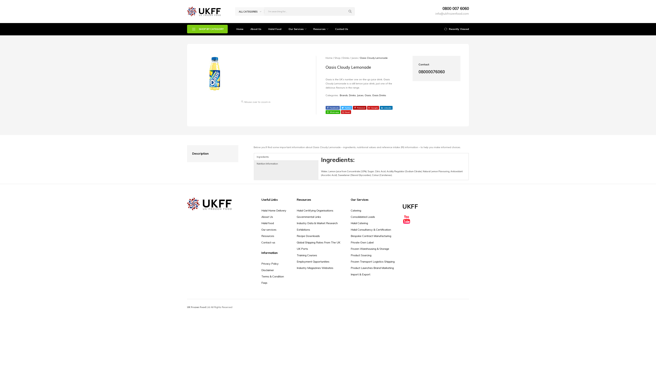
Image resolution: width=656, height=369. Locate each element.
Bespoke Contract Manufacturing (371, 236)
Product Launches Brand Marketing (372, 268)
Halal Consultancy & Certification (371, 229)
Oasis (368, 95)
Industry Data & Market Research (317, 223)
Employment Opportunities (313, 261)
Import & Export (360, 274)
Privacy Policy (270, 263)
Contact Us (341, 29)
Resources (267, 236)
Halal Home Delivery (273, 210)
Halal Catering (359, 223)
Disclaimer (267, 270)
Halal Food (274, 29)
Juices (360, 95)
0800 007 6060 (455, 8)
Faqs (264, 282)
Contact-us (268, 242)
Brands (344, 95)
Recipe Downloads (308, 236)
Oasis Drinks (379, 95)
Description (200, 153)
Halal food (267, 223)
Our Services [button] (296, 29)
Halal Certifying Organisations (315, 210)
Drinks (352, 95)
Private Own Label (362, 242)
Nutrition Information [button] (267, 163)
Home (239, 29)
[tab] (209, 153)
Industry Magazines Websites (315, 268)
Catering (356, 210)
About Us (255, 29)
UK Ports (302, 248)
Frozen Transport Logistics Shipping (373, 261)
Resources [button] (319, 29)
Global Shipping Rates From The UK (318, 242)
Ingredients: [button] (263, 156)
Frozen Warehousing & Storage (370, 248)
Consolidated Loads (363, 216)
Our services (268, 229)
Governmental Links (309, 216)
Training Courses (307, 255)
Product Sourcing (361, 255)
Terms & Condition (272, 276)
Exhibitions (303, 229)
